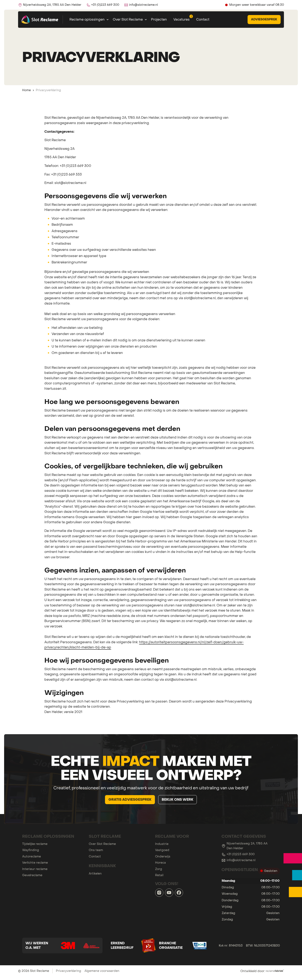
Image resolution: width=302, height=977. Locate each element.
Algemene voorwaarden (101, 971)
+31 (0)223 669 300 (241, 854)
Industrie (161, 844)
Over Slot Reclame (102, 844)
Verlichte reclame (35, 863)
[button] (88, 19)
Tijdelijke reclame (34, 844)
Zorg (158, 869)
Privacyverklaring (68, 971)
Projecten (159, 19)
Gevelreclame (32, 875)
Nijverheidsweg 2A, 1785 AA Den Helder (247, 845)
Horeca (160, 863)
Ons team (96, 850)
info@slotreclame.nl (241, 860)
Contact (202, 19)
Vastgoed (162, 850)
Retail (159, 875)
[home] (40, 19)
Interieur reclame (34, 869)
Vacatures (181, 19)
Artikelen (95, 873)
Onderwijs (162, 856)
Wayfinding (30, 850)
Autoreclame (31, 856)
